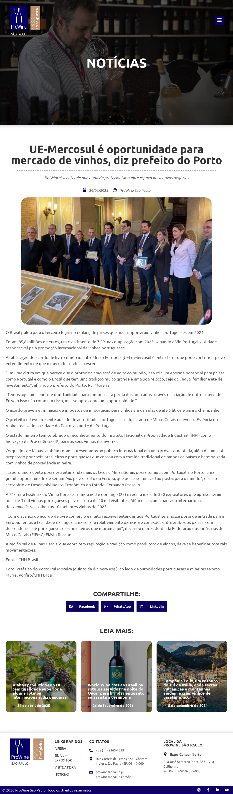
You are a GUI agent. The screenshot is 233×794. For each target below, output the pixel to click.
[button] (82, 606)
